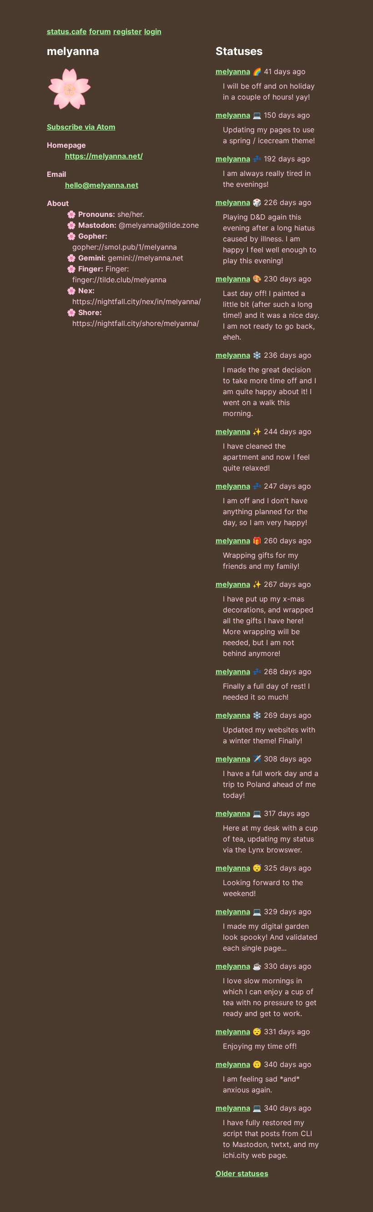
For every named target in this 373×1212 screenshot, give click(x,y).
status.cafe (67, 31)
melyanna (233, 71)
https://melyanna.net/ (104, 155)
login (152, 31)
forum (100, 31)
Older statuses (242, 1173)
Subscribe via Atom (81, 126)
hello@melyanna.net (101, 185)
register (127, 31)
